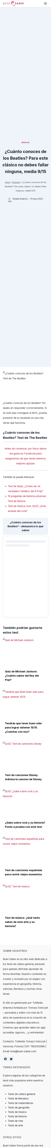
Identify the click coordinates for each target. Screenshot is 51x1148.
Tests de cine (15, 1120)
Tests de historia (17, 1116)
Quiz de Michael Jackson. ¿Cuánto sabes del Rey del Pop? (22, 675)
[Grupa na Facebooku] (11, 1058)
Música (25, 142)
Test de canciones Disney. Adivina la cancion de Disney (23, 777)
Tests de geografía (18, 1107)
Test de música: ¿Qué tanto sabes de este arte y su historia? (22, 922)
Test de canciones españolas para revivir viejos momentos (23, 872)
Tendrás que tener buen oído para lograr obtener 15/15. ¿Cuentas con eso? (23, 727)
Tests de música (17, 1112)
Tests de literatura (18, 1098)
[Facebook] (5, 1058)
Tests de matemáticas (20, 1103)
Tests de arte (15, 1125)
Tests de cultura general (21, 1094)
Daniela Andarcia (20, 199)
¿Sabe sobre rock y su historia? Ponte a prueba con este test (25, 824)
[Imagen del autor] (10, 199)
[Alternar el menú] (45, 3)
